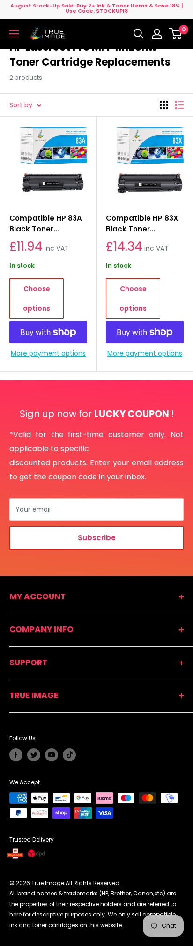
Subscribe (97, 538)
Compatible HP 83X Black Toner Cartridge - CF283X (142, 224)
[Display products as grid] (164, 105)
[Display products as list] (179, 105)
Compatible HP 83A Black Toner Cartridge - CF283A (45, 224)
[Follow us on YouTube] (51, 754)
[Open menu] (14, 33)
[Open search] (139, 34)
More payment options (48, 353)
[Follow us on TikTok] (69, 754)
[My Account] (157, 34)
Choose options (36, 298)
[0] (176, 33)
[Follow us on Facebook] (15, 754)
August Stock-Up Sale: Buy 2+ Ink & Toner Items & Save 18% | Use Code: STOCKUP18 (96, 8)
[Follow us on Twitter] (33, 754)
